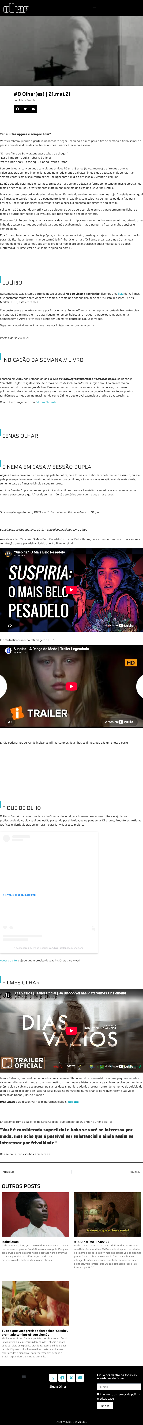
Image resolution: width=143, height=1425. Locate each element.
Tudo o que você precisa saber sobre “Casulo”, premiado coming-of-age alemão (35, 1332)
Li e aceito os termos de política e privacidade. (118, 1396)
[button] (95, 8)
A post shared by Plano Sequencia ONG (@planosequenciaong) (49, 947)
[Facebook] (62, 1378)
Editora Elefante (46, 402)
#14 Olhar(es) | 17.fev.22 (91, 1241)
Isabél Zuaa (10, 1241)
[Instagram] (53, 1378)
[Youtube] (80, 1378)
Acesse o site (8, 960)
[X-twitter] (71, 1378)
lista (121, 294)
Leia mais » (7, 1266)
